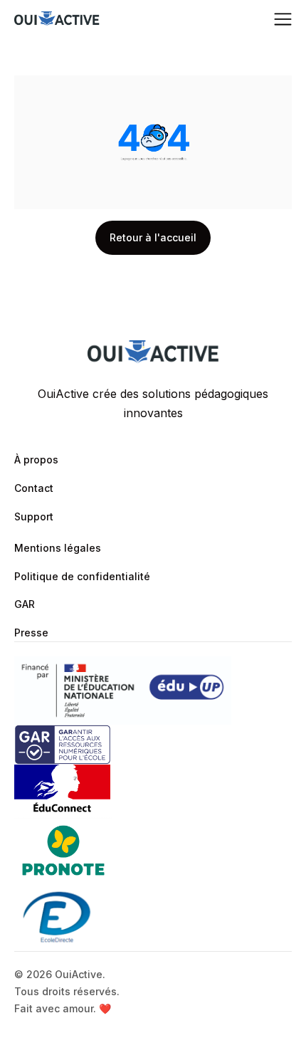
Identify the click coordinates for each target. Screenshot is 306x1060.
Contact (33, 488)
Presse (31, 632)
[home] (57, 19)
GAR (24, 604)
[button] (283, 20)
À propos (36, 459)
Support (33, 516)
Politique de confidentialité (82, 576)
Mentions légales (57, 548)
